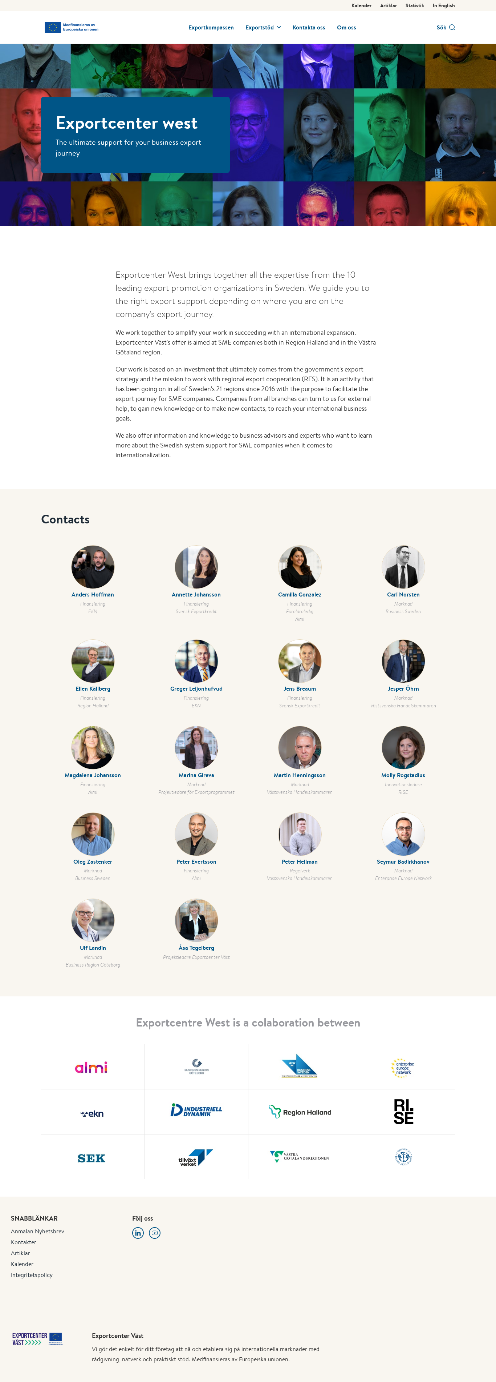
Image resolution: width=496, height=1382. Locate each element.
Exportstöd (259, 27)
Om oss (346, 27)
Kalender (361, 5)
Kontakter (23, 1242)
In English (444, 5)
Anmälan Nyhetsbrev (37, 1231)
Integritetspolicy (32, 1275)
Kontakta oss (309, 27)
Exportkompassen (211, 27)
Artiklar (388, 5)
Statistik (415, 5)
